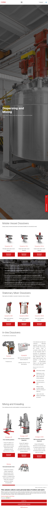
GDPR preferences (24, 507)
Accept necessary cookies (24, 504)
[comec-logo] (3, 2)
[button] (21, 2)
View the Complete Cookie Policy (7, 496)
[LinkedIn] (46, 2)
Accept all (24, 501)
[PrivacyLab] (8, 498)
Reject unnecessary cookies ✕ (41, 487)
